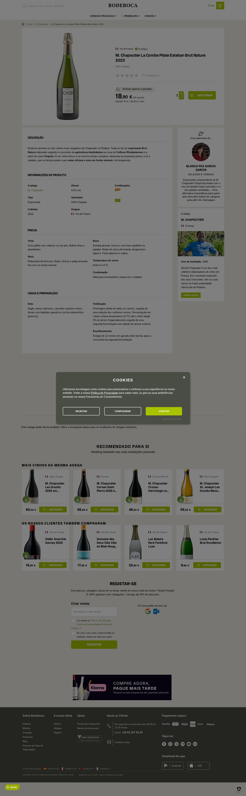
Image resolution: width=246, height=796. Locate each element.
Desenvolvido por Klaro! (172, 419)
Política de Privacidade (104, 392)
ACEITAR (164, 411)
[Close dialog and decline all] (184, 377)
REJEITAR (81, 411)
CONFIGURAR (123, 411)
